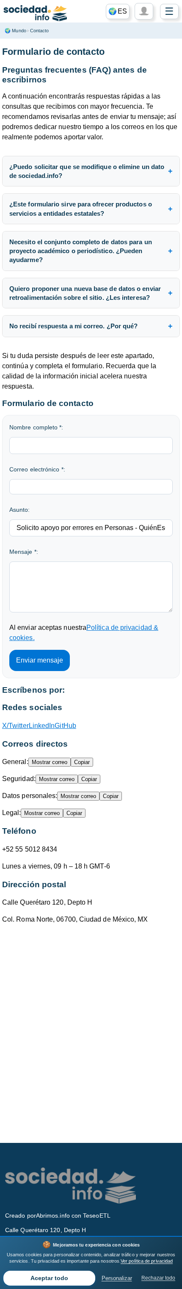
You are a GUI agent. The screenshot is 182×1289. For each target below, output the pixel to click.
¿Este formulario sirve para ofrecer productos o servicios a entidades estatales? (80, 208)
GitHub (65, 725)
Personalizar (117, 1278)
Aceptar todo (49, 1278)
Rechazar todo (158, 1278)
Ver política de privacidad (147, 1261)
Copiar (82, 762)
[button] (118, 11)
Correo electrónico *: (37, 469)
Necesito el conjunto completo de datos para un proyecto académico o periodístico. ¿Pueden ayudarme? (80, 251)
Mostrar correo (49, 762)
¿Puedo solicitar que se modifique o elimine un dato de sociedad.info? (86, 171)
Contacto (39, 30)
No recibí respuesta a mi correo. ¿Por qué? (73, 326)
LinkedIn (42, 725)
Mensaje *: (23, 551)
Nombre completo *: (36, 427)
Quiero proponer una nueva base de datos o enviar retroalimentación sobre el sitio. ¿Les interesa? (85, 293)
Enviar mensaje (39, 660)
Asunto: (19, 509)
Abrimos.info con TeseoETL (73, 1215)
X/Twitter (15, 725)
